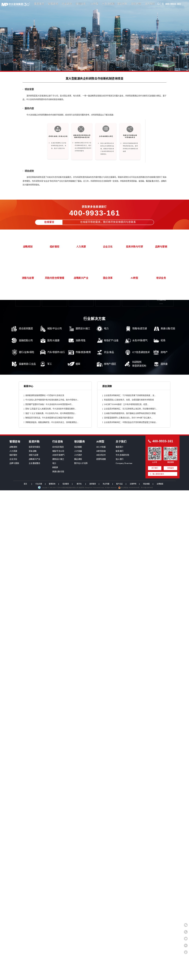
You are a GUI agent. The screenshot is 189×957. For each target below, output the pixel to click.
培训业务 (81, 4)
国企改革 (122, 4)
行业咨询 (67, 4)
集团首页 (39, 4)
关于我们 (150, 4)
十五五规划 (108, 4)
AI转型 (94, 4)
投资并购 (136, 4)
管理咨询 (53, 4)
